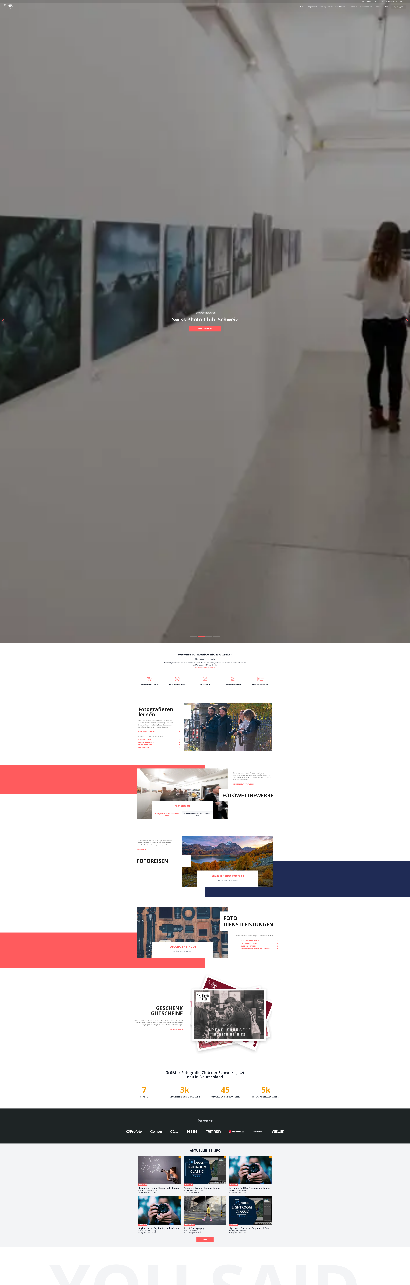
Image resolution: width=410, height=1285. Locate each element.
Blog (386, 7)
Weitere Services (366, 7)
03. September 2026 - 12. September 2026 (197, 815)
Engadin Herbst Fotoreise (228, 875)
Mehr (205, 1239)
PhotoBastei (182, 806)
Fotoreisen (353, 7)
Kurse (302, 7)
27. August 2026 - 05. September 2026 (167, 815)
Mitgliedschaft (312, 7)
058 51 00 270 (366, 1)
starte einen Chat (209, 667)
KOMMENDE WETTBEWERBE (243, 784)
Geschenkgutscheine (325, 7)
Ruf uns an (198, 667)
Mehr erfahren (176, 1029)
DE (403, 1)
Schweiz (378, 1)
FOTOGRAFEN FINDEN (182, 946)
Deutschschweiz (390, 1)
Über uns (378, 7)
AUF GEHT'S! (141, 850)
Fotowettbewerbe (340, 7)
